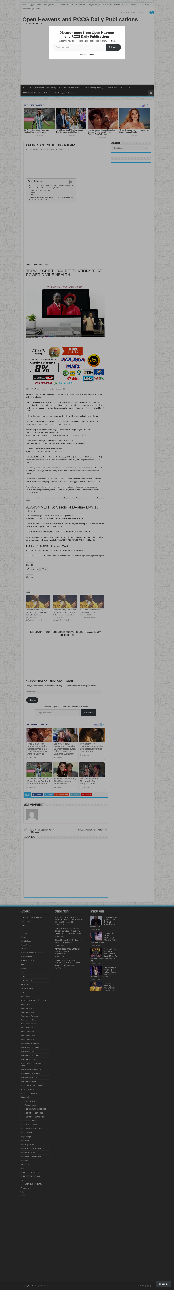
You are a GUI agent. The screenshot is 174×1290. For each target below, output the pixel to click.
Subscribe (113, 47)
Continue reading (87, 54)
